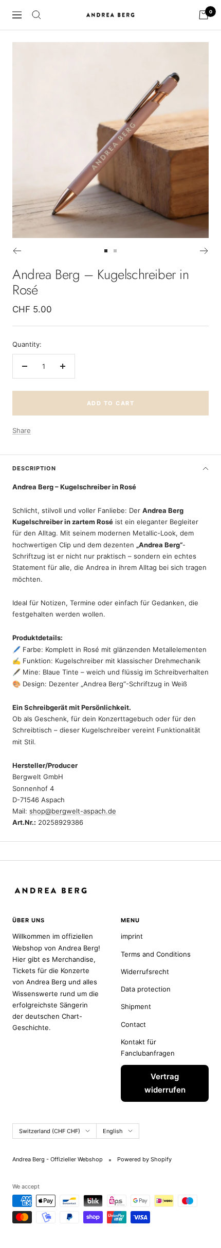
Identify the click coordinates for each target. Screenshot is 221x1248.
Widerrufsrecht (145, 971)
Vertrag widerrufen (165, 1083)
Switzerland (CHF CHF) (49, 1131)
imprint (132, 936)
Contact (133, 1024)
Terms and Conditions (156, 954)
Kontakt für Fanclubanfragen (148, 1047)
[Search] (36, 14)
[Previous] (16, 250)
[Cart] (203, 14)
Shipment (136, 1006)
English (113, 1131)
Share (21, 430)
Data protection (146, 989)
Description (34, 468)
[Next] (204, 250)
